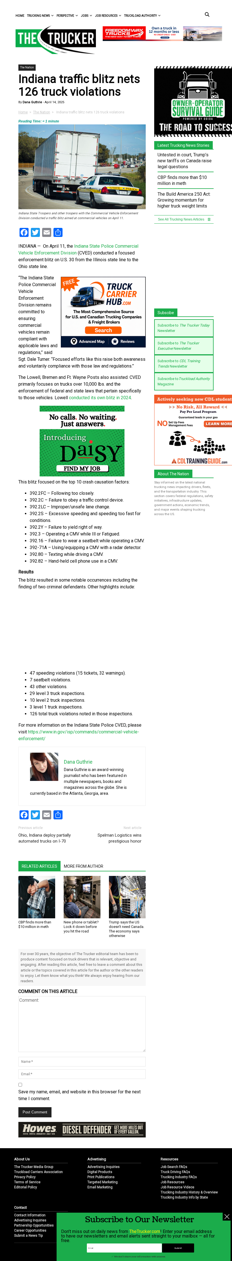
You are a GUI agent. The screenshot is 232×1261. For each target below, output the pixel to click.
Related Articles (39, 866)
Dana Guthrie (32, 102)
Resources (169, 1159)
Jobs (84, 15)
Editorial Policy (25, 1187)
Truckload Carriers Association (38, 1172)
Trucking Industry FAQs (179, 1177)
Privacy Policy (25, 1177)
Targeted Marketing (102, 1182)
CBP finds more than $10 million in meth (34, 924)
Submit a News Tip (28, 1236)
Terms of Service (27, 1182)
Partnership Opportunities (34, 1225)
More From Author (83, 866)
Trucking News (38, 15)
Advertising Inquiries (103, 1167)
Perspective (65, 15)
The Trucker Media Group (33, 1167)
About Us (22, 1159)
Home (20, 15)
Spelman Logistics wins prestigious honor (119, 838)
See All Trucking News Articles (181, 219)
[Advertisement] (82, 630)
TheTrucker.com (144, 1231)
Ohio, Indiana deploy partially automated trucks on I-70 (44, 838)
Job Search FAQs (174, 1167)
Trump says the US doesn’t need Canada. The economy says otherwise (126, 929)
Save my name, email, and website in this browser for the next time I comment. (79, 1095)
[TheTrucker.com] (53, 39)
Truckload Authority (140, 15)
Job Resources (106, 15)
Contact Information (30, 1215)
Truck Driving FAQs (175, 1172)
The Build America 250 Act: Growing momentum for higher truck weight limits (184, 200)
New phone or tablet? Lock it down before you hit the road (81, 926)
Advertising (96, 1159)
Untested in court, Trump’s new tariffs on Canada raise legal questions (185, 160)
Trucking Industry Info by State (184, 1197)
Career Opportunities (30, 1230)
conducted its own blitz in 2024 (100, 397)
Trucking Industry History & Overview (189, 1192)
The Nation (27, 67)
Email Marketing (100, 1187)
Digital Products (99, 1172)
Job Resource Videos (177, 1187)
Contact (20, 1207)
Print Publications (101, 1177)
